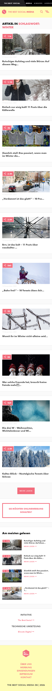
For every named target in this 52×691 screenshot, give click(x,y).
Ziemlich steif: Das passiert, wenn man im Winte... (36, 571)
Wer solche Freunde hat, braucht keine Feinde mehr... (24, 384)
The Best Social (25, 620)
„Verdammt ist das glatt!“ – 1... (36, 589)
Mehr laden (26, 491)
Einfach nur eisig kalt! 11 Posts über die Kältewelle (24, 108)
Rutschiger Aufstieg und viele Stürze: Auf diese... (35, 542)
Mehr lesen (29, 546)
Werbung (26, 667)
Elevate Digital (25, 632)
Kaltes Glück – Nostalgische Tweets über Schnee (25, 475)
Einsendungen (26, 670)
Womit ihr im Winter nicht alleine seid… (25, 336)
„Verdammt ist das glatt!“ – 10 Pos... (23, 198)
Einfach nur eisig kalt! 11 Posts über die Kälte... (34, 557)
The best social (12, 3)
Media (29, 3)
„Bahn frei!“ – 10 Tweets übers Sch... (23, 290)
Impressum (26, 673)
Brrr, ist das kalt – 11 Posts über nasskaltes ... (20, 246)
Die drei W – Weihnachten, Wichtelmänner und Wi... (17, 429)
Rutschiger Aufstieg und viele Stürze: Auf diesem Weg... (25, 63)
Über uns (26, 664)
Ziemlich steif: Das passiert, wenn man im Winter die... (24, 154)
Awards (38, 3)
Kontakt (26, 677)
